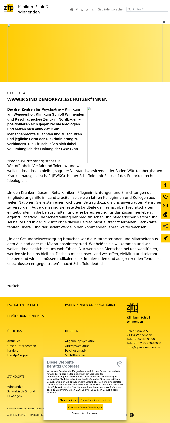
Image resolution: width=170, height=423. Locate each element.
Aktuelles (13, 341)
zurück (13, 285)
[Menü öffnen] (164, 21)
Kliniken (72, 331)
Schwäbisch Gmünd (21, 391)
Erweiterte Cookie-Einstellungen (85, 407)
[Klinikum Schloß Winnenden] (132, 308)
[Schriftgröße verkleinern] (88, 9)
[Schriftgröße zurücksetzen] (93, 9)
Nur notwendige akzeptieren (95, 400)
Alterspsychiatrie (77, 346)
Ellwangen (14, 396)
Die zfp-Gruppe (17, 355)
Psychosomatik (75, 350)
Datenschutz (78, 413)
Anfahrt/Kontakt (16, 415)
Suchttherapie (75, 355)
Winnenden (15, 387)
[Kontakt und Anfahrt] (165, 185)
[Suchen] (128, 9)
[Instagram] (132, 414)
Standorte (15, 376)
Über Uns (14, 331)
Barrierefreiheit (39, 415)
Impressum (92, 413)
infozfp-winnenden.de (143, 347)
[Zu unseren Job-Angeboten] (165, 238)
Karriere (12, 350)
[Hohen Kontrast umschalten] (77, 9)
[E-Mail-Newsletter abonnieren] (165, 214)
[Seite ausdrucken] (72, 9)
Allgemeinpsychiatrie (80, 341)
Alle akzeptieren (68, 400)
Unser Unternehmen (21, 346)
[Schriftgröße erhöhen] (82, 9)
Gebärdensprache (110, 9)
